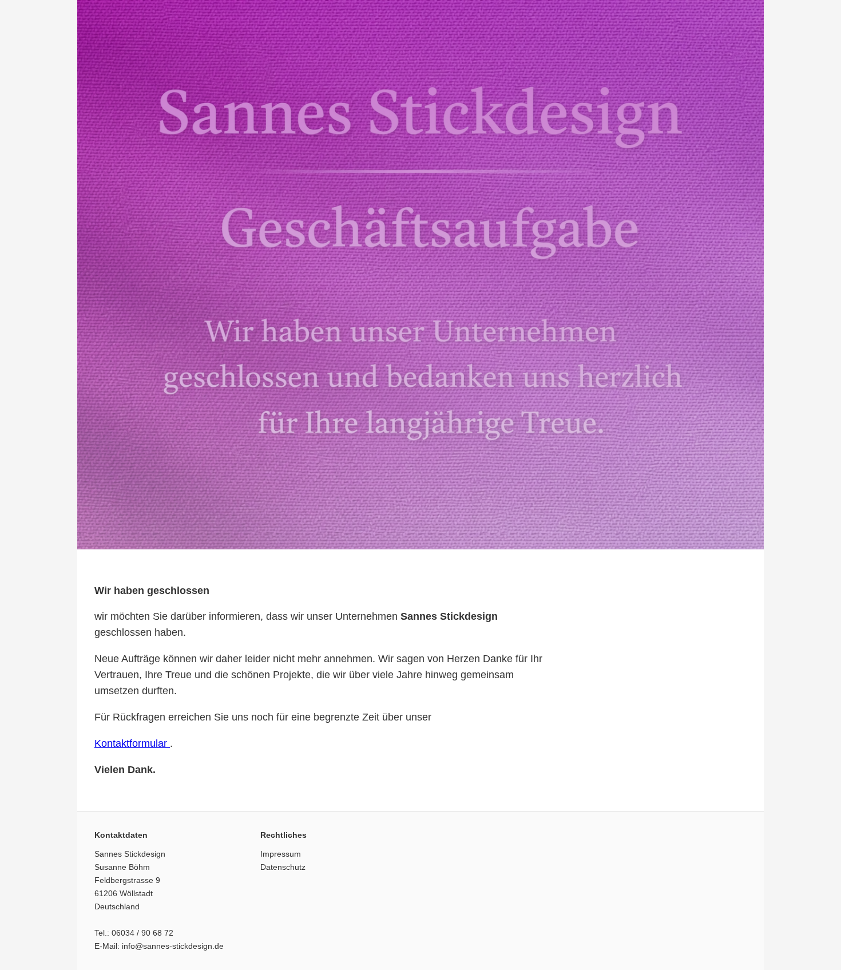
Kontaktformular (132, 743)
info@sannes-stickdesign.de (173, 946)
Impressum (280, 853)
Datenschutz (283, 867)
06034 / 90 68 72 (142, 932)
